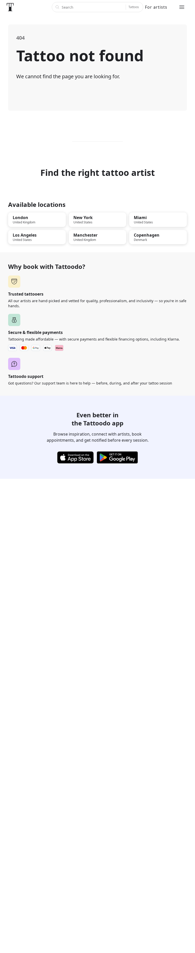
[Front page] (10, 7)
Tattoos (133, 7)
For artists (156, 7)
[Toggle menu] (182, 7)
